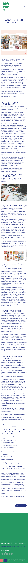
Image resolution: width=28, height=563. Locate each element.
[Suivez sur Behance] (12, 554)
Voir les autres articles (20, 505)
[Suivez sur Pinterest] (9, 554)
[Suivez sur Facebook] (2, 554)
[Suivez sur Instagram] (5, 554)
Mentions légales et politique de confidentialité (13, 560)
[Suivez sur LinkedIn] (7, 554)
